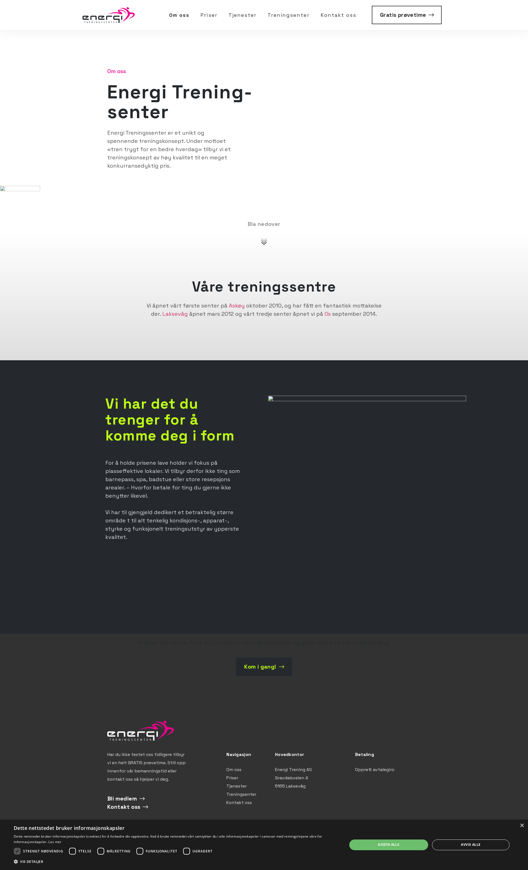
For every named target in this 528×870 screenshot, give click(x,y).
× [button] (522, 826)
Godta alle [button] (388, 844)
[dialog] (264, 845)
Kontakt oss (338, 15)
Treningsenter (289, 15)
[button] (175, 862)
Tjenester (243, 15)
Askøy (237, 305)
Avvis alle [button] (470, 844)
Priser (208, 15)
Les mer (54, 841)
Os (327, 313)
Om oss (179, 15)
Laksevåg (175, 313)
